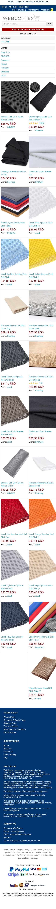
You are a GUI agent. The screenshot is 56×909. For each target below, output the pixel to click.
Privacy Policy (9, 717)
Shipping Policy (10, 723)
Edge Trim (5, 52)
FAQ (21, 6)
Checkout (45, 9)
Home (4, 6)
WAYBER (5, 71)
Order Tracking (19, 9)
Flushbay (5, 67)
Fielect (4, 63)
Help (26, 6)
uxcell (3, 75)
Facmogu (5, 60)
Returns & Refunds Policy (14, 720)
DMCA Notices (10, 732)
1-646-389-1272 (17, 831)
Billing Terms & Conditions (15, 729)
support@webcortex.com (20, 834)
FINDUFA (5, 56)
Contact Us (33, 9)
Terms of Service (11, 726)
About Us (13, 6)
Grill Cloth (5, 41)
